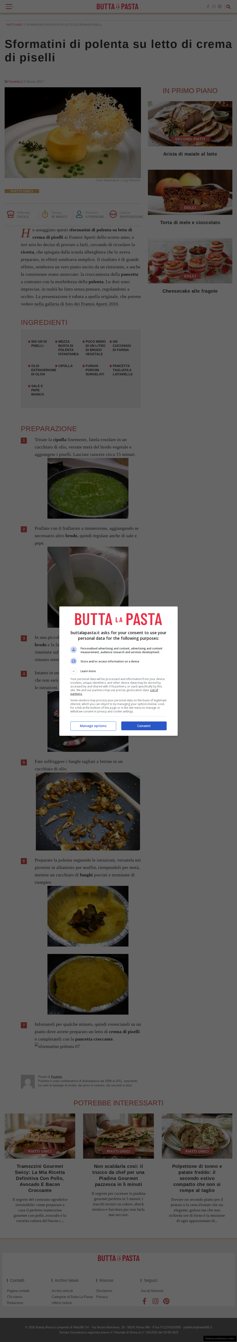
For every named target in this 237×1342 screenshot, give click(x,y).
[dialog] (118, 671)
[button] (118, 671)
